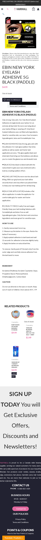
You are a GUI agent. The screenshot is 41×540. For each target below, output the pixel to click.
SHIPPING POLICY (21, 4)
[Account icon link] (38, 9)
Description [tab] (16, 103)
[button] (8, 9)
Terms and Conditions (21, 522)
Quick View (16, 318)
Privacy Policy (20, 519)
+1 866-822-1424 (23, 489)
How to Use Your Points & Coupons (20, 533)
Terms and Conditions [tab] (18, 106)
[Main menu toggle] (2, 9)
